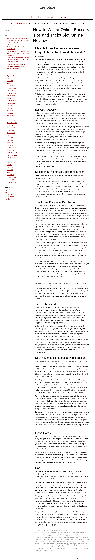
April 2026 (10, 83)
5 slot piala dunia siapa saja (44, 532)
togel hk (7, 192)
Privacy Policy (35, 17)
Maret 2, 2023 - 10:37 (42, 530)
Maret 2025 (10, 115)
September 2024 (12, 130)
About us (49, 17)
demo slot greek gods (63, 537)
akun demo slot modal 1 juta (77, 532)
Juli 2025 (9, 105)
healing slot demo (53, 541)
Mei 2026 (10, 81)
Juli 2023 (9, 165)
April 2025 (10, 113)
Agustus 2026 (11, 76)
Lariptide (48, 7)
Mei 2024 (10, 140)
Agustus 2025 (11, 103)
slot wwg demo (66, 547)
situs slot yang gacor (64, 543)
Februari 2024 (11, 147)
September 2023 (12, 160)
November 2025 (12, 96)
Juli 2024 (9, 135)
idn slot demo (63, 541)
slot (6, 190)
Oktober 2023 (11, 157)
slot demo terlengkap (83, 545)
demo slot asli (66, 536)
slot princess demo (56, 547)
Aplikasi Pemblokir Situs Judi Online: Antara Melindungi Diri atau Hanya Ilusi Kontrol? (18, 53)
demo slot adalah (57, 536)
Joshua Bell (55, 530)
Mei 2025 (10, 110)
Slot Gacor (8, 199)
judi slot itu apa (71, 541)
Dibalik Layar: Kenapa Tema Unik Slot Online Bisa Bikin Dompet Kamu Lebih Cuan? (18, 47)
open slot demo (80, 541)
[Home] (12, 23)
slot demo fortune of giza (77, 543)
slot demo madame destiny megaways (55, 545)
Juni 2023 (10, 167)
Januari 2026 (11, 91)
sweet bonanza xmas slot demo (69, 548)
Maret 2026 (10, 86)
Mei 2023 (10, 170)
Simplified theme (88, 558)
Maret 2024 (10, 145)
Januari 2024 (11, 150)
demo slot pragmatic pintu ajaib (44, 539)
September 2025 (12, 101)
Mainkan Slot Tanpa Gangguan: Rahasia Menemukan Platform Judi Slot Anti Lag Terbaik (18, 66)
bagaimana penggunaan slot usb (61, 534)
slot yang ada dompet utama (79, 547)
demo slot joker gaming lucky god (79, 537)
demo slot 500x (47, 536)
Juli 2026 (9, 78)
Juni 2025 (10, 108)
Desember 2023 (12, 152)
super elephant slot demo (53, 548)
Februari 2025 (11, 118)
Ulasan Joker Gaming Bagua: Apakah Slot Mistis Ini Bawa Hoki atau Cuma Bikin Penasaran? (18, 59)
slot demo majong (72, 545)
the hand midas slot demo (46, 550)
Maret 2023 (10, 175)
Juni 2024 (10, 138)
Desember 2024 (12, 123)
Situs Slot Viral (20, 23)
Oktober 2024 (11, 128)
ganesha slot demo (42, 541)
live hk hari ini (9, 194)
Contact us (61, 17)
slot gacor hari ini (11, 197)
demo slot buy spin (75, 536)
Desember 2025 (12, 93)
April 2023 (10, 172)
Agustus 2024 (11, 133)
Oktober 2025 (11, 98)
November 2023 (12, 155)
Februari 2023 (11, 177)
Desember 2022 (12, 182)
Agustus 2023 (11, 162)
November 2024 (12, 125)
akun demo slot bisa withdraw (60, 532)
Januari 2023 (11, 180)
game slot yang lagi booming (61, 539)
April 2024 (10, 143)
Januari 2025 (11, 120)
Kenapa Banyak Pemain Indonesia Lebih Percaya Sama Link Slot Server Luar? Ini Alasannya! (18, 40)
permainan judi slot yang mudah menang (46, 543)
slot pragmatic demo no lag (42, 547)
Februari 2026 (11, 88)
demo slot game (52, 537)
